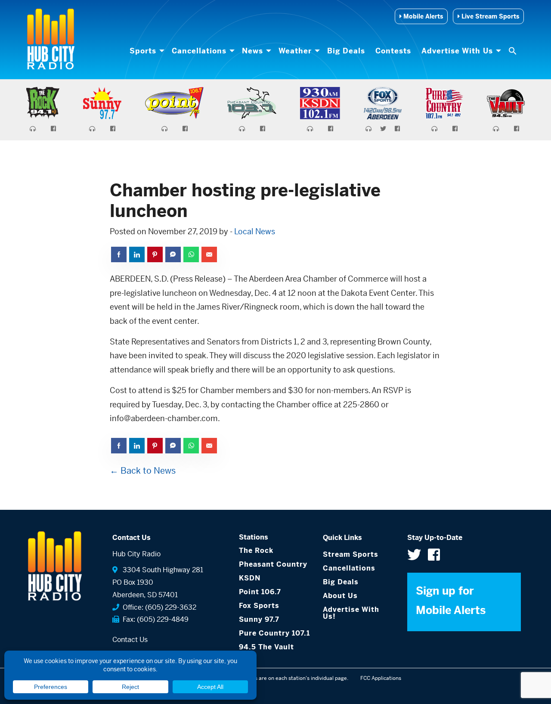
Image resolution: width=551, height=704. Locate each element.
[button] (513, 51)
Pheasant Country (273, 564)
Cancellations (199, 51)
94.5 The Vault (266, 646)
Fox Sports (259, 605)
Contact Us (130, 639)
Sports (143, 51)
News (252, 51)
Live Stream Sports (489, 16)
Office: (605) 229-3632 (157, 607)
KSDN (249, 578)
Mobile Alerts (422, 16)
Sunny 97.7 (259, 619)
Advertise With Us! (351, 613)
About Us (340, 595)
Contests (393, 51)
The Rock (256, 550)
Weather (295, 51)
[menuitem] (145, 51)
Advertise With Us (457, 51)
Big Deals (346, 51)
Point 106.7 (260, 591)
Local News (254, 231)
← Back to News (143, 470)
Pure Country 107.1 (274, 633)
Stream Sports (350, 554)
